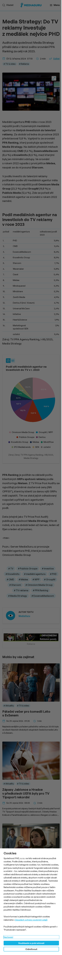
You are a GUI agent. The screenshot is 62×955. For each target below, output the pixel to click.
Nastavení (8, 937)
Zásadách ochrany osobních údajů (31, 920)
